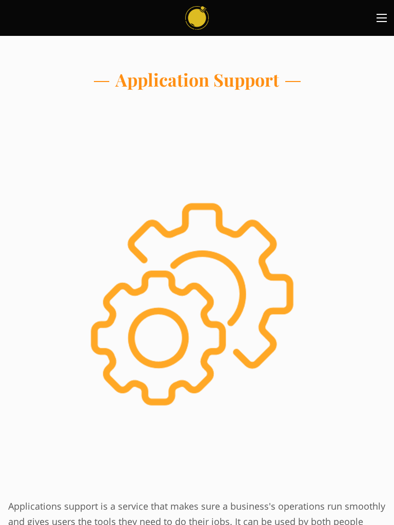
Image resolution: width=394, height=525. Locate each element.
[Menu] (382, 18)
